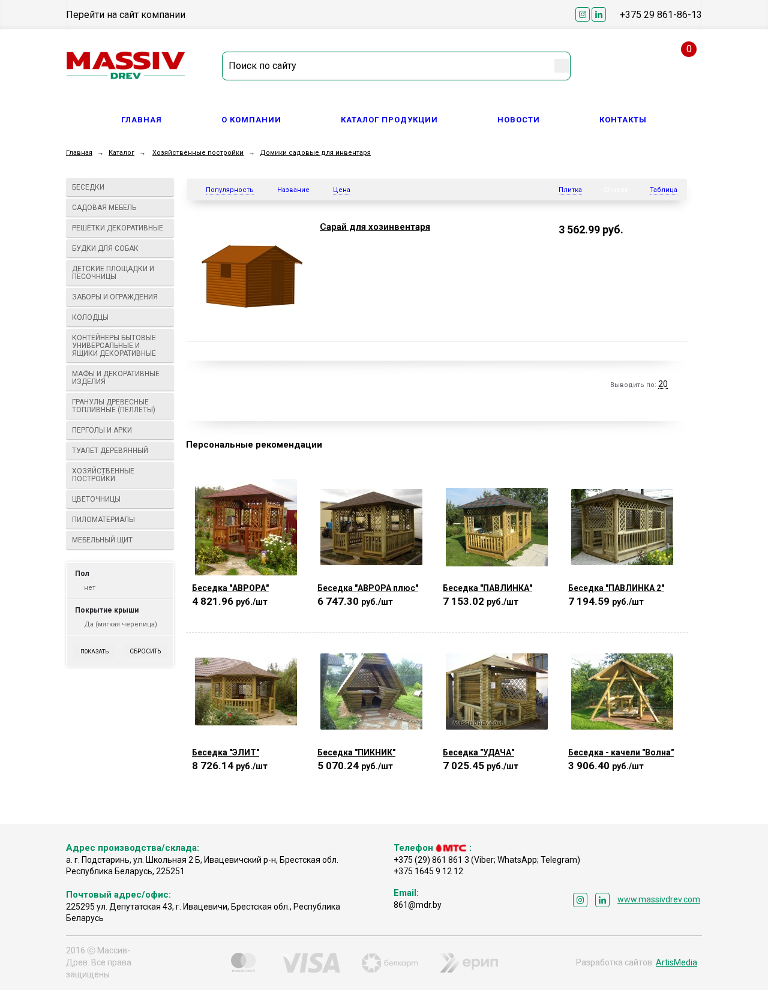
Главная (141, 119)
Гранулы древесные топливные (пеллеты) (113, 406)
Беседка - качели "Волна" (621, 752)
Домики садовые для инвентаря (315, 153)
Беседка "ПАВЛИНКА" (487, 588)
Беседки (88, 187)
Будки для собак (105, 248)
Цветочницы (96, 499)
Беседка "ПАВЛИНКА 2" (616, 588)
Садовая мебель (104, 207)
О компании (251, 119)
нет (89, 588)
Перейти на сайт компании (125, 15)
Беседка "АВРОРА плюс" (367, 588)
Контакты (623, 119)
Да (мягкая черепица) (120, 624)
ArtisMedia (676, 962)
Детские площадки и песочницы (113, 273)
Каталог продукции (389, 119)
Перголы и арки (102, 430)
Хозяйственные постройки (198, 153)
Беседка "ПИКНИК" (356, 752)
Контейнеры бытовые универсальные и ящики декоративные (114, 346)
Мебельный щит (102, 540)
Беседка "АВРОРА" (230, 588)
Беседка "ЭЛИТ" (225, 752)
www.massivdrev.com (658, 899)
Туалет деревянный (110, 450)
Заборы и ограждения (115, 297)
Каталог (121, 153)
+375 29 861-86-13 (661, 14)
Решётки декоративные (117, 228)
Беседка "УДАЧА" (478, 752)
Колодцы (90, 317)
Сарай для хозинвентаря (375, 226)
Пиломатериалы (103, 519)
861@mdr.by (418, 905)
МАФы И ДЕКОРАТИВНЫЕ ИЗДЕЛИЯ (116, 378)
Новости (518, 119)
